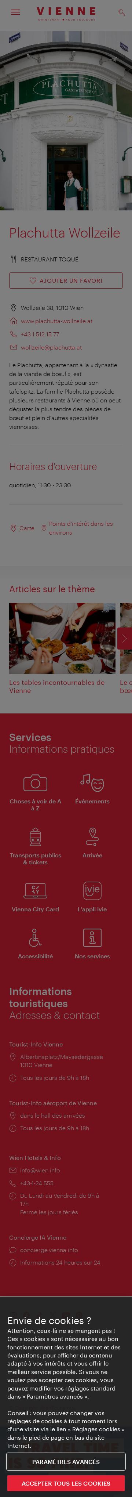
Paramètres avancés (66, 1461)
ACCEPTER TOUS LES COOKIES (66, 1483)
